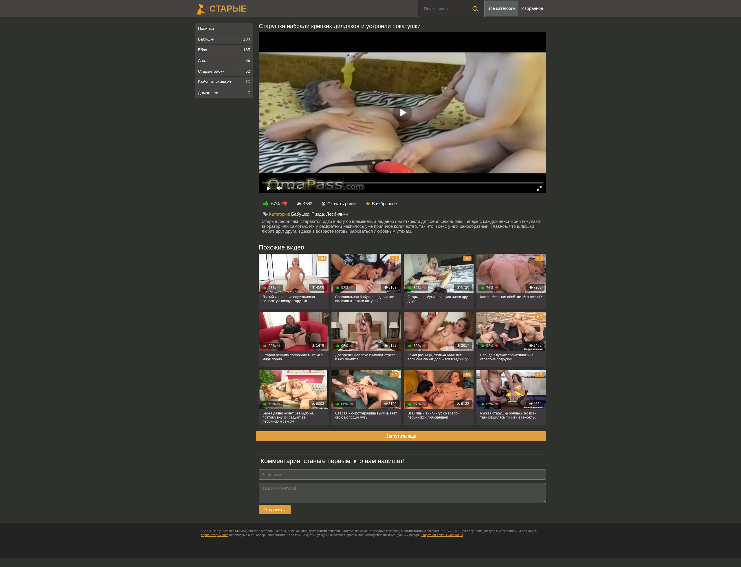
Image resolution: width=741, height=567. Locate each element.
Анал (224, 60)
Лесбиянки (337, 214)
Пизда (317, 214)
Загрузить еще (401, 436)
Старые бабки (224, 71)
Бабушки (224, 39)
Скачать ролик (342, 203)
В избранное (384, 203)
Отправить (274, 509)
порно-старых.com (214, 535)
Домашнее (224, 92)
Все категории (501, 8)
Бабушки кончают (224, 82)
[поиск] (475, 8)
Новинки (206, 28)
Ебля (224, 49)
